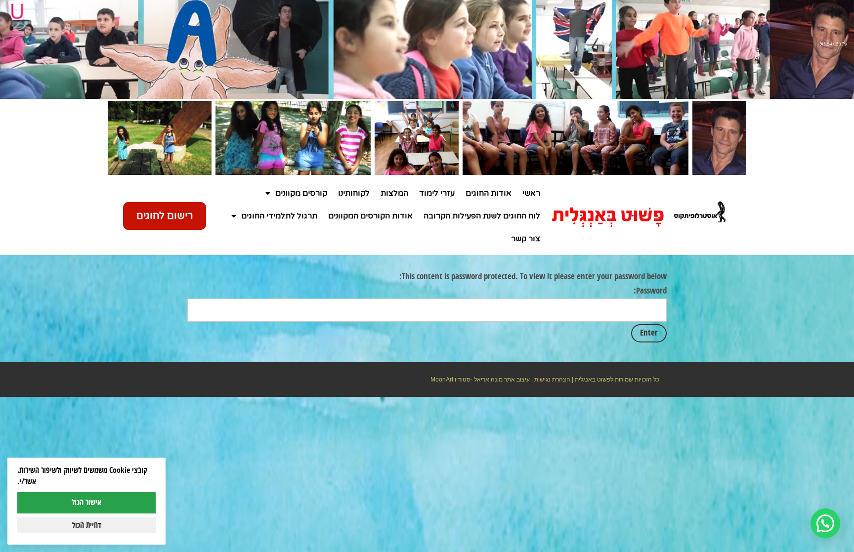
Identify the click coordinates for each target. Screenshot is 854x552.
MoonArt (441, 379)
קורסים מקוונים (301, 193)
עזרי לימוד (437, 193)
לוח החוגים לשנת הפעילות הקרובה (482, 216)
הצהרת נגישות (552, 379)
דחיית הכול (86, 525)
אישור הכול (86, 503)
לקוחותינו (354, 193)
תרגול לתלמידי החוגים (279, 216)
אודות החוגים (489, 193)
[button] (825, 523)
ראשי (531, 193)
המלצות (394, 193)
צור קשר (525, 239)
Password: (650, 291)
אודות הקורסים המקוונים (370, 216)
